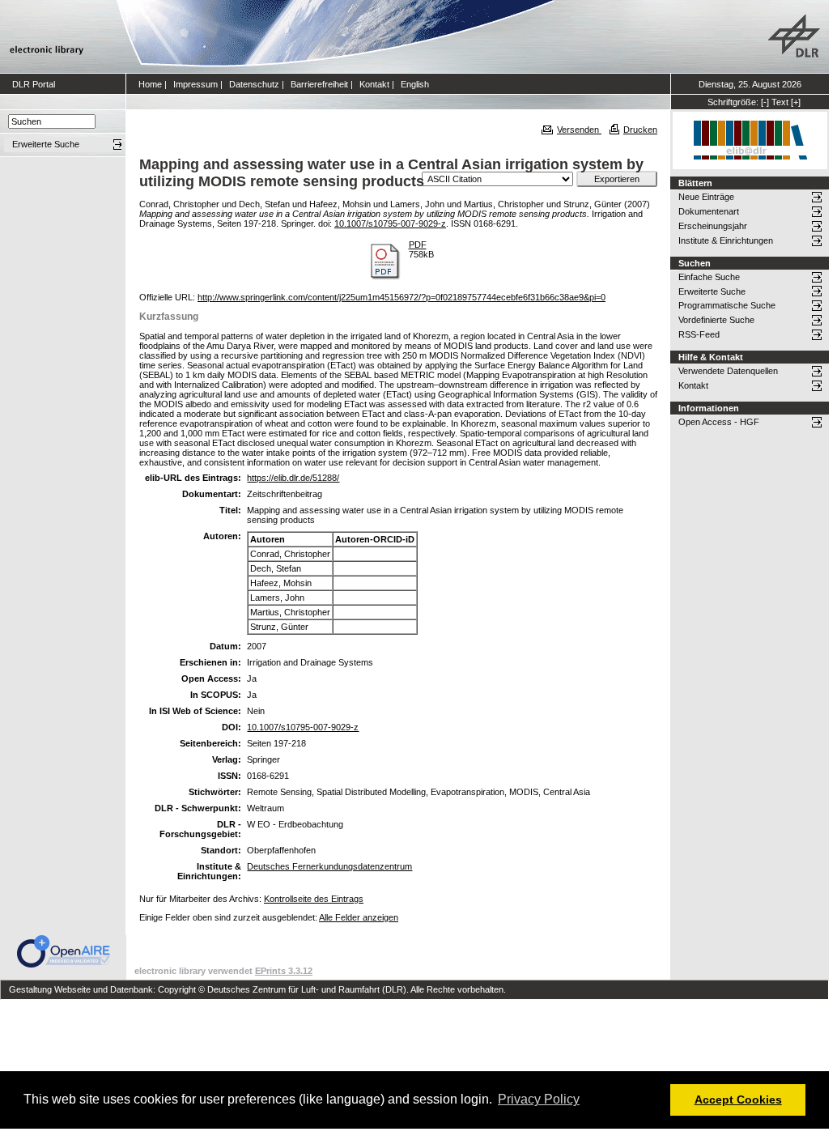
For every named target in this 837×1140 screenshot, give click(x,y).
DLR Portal (33, 84)
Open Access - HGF (718, 422)
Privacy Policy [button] (539, 1099)
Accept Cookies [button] (738, 1099)
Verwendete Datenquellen (728, 371)
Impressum (195, 84)
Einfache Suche (709, 277)
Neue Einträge (706, 197)
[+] (796, 102)
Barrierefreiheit (319, 84)
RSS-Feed (699, 334)
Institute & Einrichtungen (725, 240)
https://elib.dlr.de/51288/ (293, 478)
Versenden (579, 129)
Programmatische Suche (726, 305)
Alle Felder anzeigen (358, 917)
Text (779, 102)
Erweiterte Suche (712, 291)
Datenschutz (254, 84)
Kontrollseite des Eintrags (313, 899)
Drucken (640, 129)
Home (150, 84)
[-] (765, 102)
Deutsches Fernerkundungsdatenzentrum (329, 866)
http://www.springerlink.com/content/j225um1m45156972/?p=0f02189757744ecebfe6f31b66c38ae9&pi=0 (401, 297)
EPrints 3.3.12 (283, 971)
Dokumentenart (708, 211)
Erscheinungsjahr (712, 226)
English (415, 84)
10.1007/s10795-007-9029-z (390, 223)
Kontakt (374, 84)
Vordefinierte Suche (716, 320)
